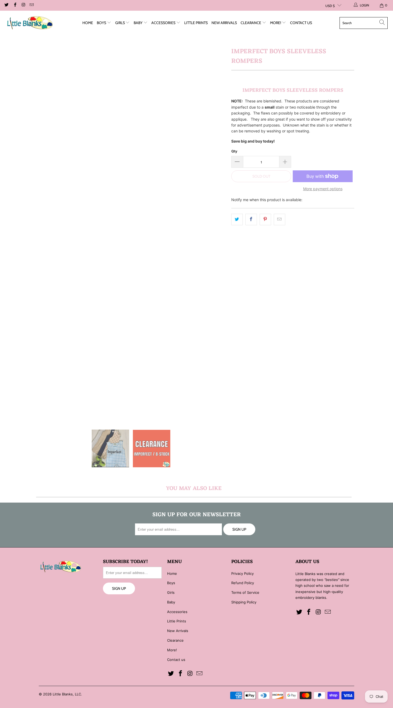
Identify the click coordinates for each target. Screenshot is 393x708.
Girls (120, 22)
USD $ (330, 6)
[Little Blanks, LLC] (30, 22)
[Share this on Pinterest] (265, 219)
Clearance (251, 22)
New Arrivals (224, 22)
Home (87, 22)
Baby (138, 22)
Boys (102, 22)
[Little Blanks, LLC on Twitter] (6, 5)
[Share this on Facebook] (251, 219)
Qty (234, 151)
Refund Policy (242, 583)
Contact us (301, 22)
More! (276, 22)
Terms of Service (245, 592)
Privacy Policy (242, 573)
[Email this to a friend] (279, 219)
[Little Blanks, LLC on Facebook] (14, 5)
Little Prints (196, 22)
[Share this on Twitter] (237, 219)
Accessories (163, 22)
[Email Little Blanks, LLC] (31, 5)
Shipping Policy (243, 602)
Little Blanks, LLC (67, 694)
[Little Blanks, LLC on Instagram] (23, 5)
